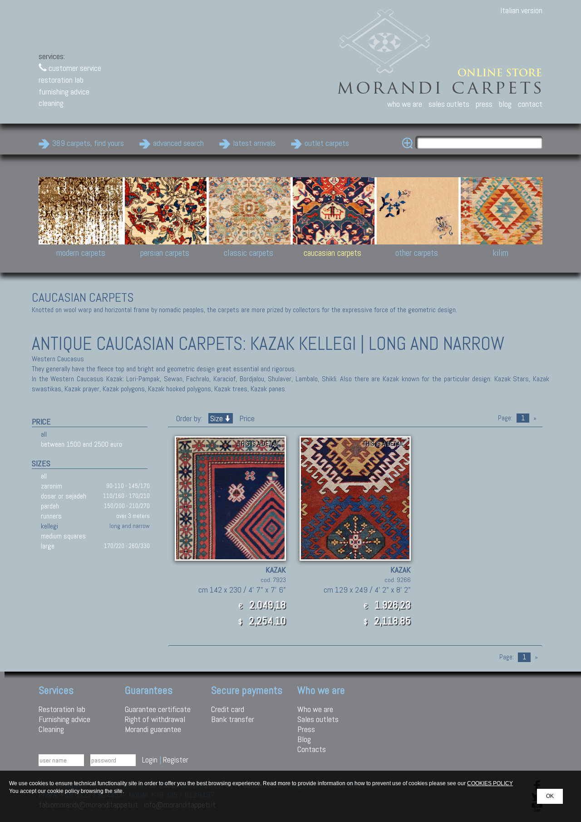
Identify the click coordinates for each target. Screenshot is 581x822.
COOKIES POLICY (490, 783)
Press (306, 729)
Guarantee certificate (158, 709)
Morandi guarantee (153, 729)
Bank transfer (232, 719)
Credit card (227, 709)
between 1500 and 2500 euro (81, 444)
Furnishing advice (64, 719)
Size (216, 418)
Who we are (315, 709)
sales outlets (448, 104)
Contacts (311, 749)
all (44, 434)
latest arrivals (254, 143)
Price (246, 418)
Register (175, 759)
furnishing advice (64, 91)
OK (550, 796)
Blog (304, 739)
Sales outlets (318, 719)
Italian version (521, 10)
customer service (74, 68)
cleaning (51, 103)
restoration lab (61, 80)
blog (505, 104)
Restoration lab (62, 709)
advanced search (178, 143)
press (484, 104)
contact (530, 104)
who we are (404, 104)
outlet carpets (327, 143)
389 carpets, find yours (88, 143)
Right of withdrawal (155, 719)
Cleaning (51, 729)
